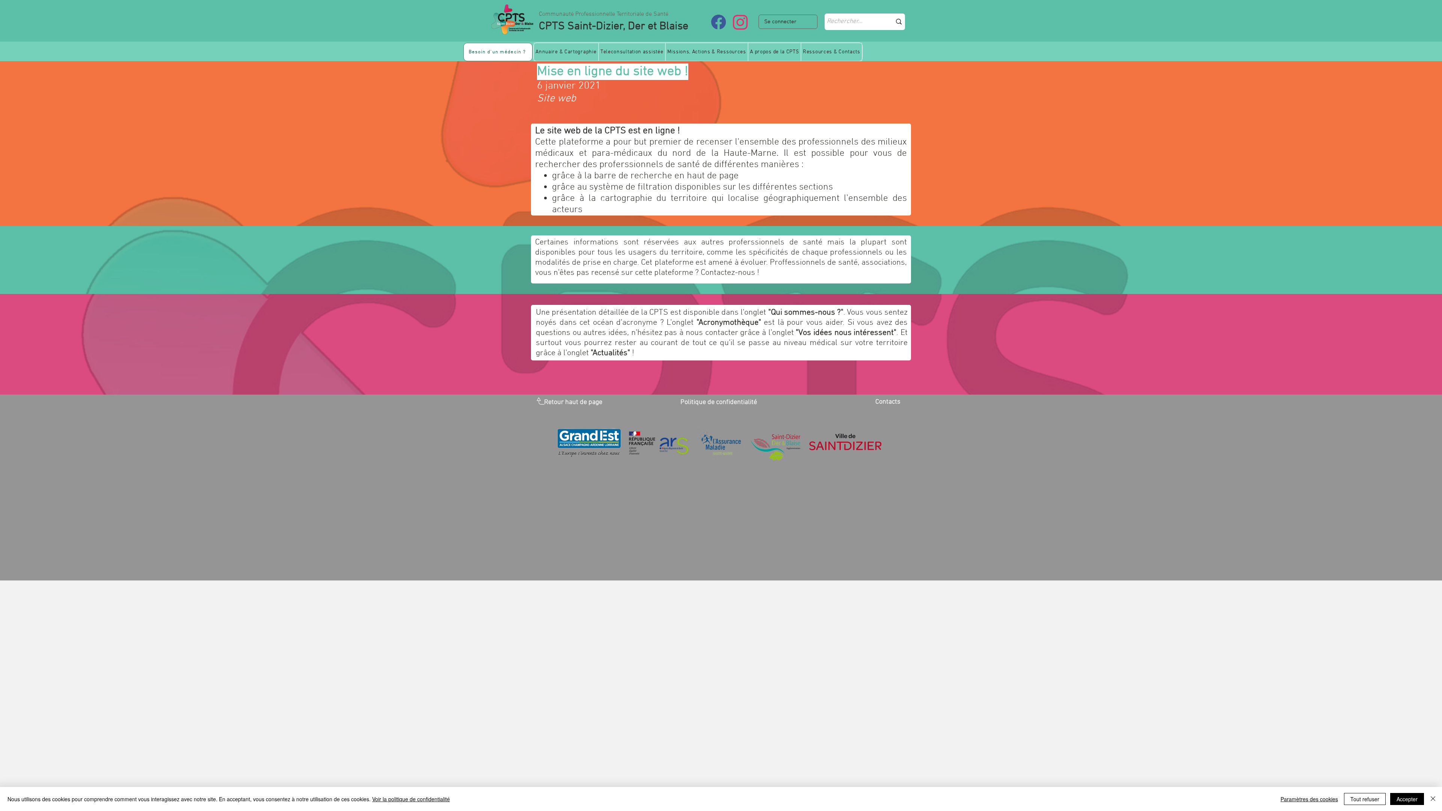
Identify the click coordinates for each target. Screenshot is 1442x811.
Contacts (887, 402)
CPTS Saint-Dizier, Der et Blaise (613, 26)
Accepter (1407, 799)
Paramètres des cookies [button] (1309, 799)
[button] (566, 52)
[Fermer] (1432, 799)
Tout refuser (1364, 799)
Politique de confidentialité (718, 402)
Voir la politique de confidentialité (411, 799)
